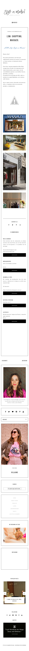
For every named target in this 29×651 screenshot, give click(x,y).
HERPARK (24, 645)
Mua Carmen (7, 238)
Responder (14, 254)
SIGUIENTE (4, 360)
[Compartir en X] (12, 225)
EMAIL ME (14, 503)
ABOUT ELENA (14, 500)
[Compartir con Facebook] (9, 225)
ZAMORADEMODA (15, 508)
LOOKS (14, 505)
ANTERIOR (24, 360)
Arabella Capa (7, 277)
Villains (14, 472)
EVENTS (14, 511)
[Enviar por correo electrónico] (20, 225)
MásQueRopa (7, 261)
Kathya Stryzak (8, 300)
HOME (14, 497)
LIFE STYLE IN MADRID (15, 514)
